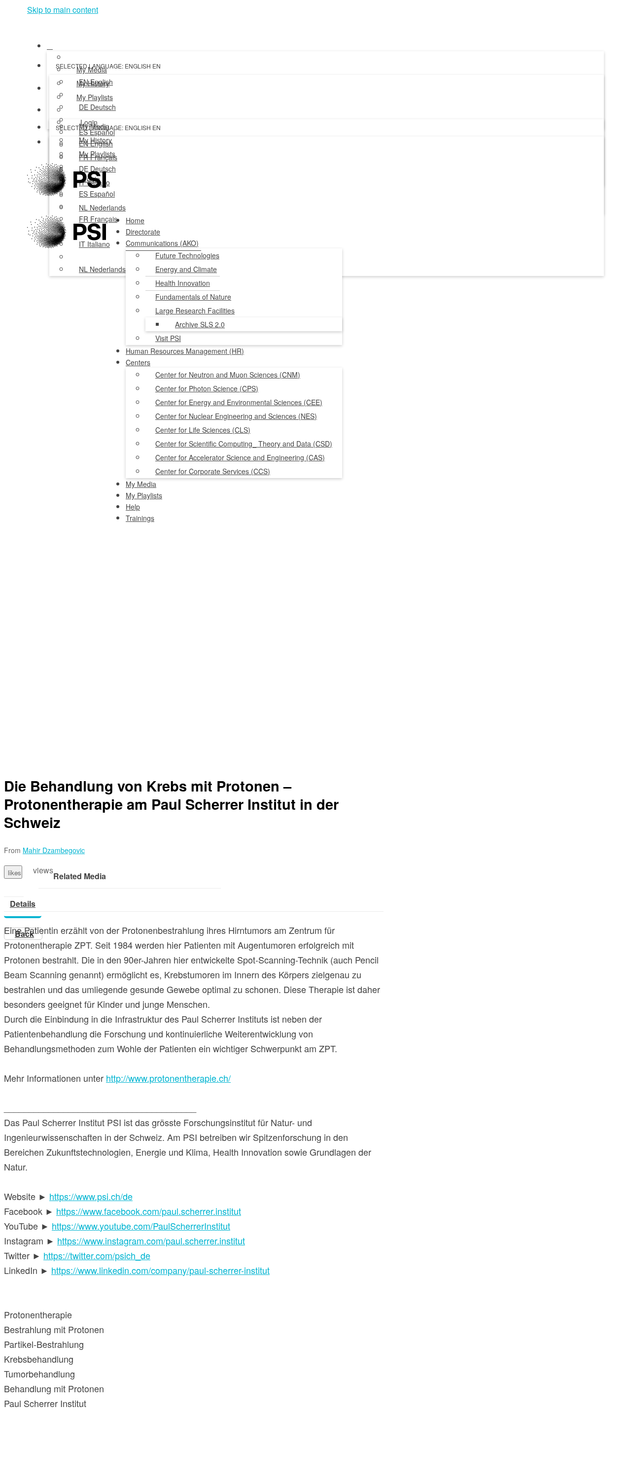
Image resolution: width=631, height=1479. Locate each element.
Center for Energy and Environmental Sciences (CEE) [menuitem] (238, 402)
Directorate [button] (143, 232)
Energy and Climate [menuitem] (186, 269)
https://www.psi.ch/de (91, 1196)
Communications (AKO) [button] (162, 243)
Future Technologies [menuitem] (187, 255)
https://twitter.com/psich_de (96, 1255)
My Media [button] (141, 484)
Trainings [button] (140, 518)
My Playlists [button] (144, 495)
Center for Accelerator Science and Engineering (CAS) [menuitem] (240, 457)
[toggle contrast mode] (55, 144)
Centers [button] (138, 362)
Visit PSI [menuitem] (168, 338)
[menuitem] (96, 82)
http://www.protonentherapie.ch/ (168, 1077)
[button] (30, 23)
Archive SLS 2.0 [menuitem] (200, 324)
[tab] (22, 904)
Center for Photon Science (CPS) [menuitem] (206, 388)
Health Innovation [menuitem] (182, 283)
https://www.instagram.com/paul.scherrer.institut (151, 1240)
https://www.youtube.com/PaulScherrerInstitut (141, 1225)
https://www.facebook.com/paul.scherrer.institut (148, 1210)
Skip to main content (62, 9)
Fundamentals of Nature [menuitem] (193, 297)
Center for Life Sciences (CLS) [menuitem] (202, 430)
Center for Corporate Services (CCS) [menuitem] (212, 471)
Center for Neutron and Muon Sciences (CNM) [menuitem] (227, 374)
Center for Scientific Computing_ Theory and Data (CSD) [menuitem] (243, 443)
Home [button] (135, 220)
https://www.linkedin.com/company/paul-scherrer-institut (160, 1270)
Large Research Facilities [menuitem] (195, 310)
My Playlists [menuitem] (94, 97)
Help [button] (133, 507)
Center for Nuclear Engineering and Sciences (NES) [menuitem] (236, 416)
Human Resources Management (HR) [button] (185, 351)
